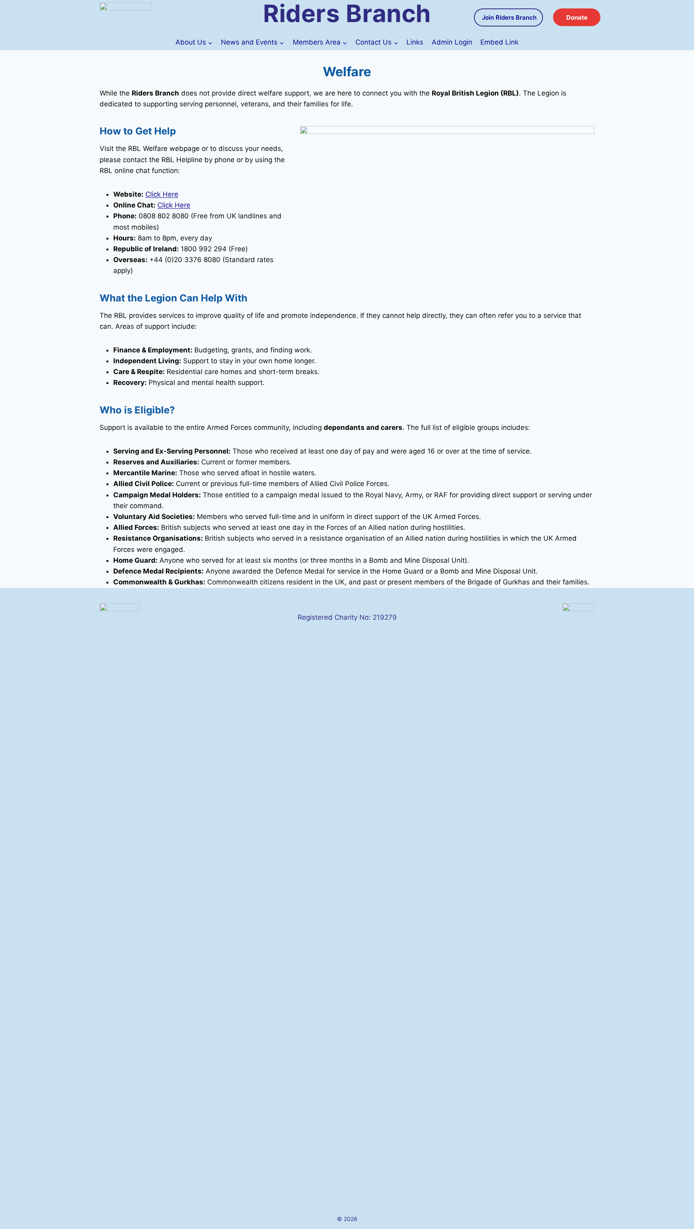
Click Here (161, 194)
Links (414, 42)
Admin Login (452, 42)
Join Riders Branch (509, 17)
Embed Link (499, 42)
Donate (577, 17)
